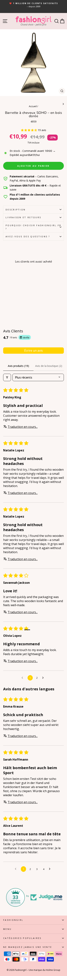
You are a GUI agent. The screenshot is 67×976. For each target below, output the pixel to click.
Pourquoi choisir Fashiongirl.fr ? (33, 227)
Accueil (33, 106)
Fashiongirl (13, 920)
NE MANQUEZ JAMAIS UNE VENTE (27, 947)
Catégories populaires (22, 938)
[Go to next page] (44, 678)
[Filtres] (7, 377)
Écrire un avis (33, 351)
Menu (7, 929)
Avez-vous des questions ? (28, 236)
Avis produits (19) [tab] (18, 366)
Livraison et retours (23, 217)
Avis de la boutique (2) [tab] (48, 366)
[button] (29, 130)
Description (15, 209)
